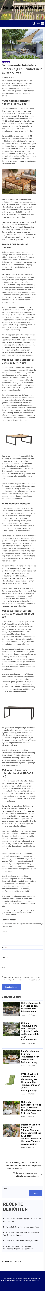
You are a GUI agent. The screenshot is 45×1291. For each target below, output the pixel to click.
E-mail (5, 957)
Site (3, 967)
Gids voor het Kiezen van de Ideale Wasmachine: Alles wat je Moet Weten (18, 1247)
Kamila (4, 77)
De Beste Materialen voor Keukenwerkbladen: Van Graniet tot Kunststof (21, 1233)
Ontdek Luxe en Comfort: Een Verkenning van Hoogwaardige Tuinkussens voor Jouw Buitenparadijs (30, 1082)
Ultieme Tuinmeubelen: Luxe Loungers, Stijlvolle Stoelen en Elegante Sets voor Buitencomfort (30, 1031)
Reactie (5, 931)
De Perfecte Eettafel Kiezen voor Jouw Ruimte (21, 1227)
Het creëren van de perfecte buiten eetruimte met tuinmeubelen (31, 1007)
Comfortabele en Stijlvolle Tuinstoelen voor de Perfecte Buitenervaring (30, 1057)
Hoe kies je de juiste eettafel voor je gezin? (20, 1241)
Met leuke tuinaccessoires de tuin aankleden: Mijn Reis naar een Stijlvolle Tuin (31, 1108)
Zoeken (6, 1188)
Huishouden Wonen (22, 7)
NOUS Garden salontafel (13, 911)
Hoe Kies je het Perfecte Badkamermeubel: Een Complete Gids (22, 1220)
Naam (4, 948)
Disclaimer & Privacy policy (12, 1261)
